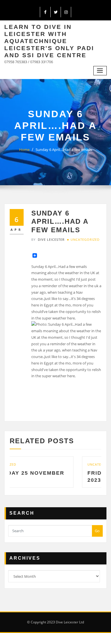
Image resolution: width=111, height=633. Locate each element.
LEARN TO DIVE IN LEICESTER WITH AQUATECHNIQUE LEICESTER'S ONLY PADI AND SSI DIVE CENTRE (49, 41)
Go (97, 530)
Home (24, 149)
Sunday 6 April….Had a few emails (64, 149)
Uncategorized (85, 239)
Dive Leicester (48, 239)
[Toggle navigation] (100, 70)
